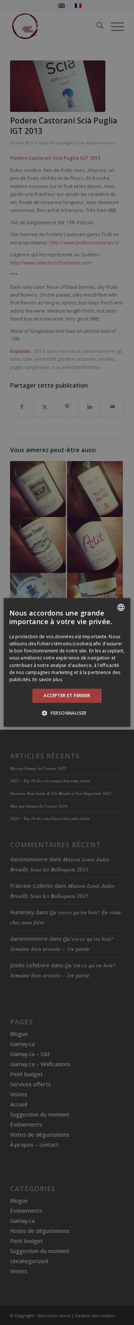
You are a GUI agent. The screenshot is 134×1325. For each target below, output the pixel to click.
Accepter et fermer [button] (67, 695)
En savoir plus (47, 679)
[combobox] (121, 607)
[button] (67, 713)
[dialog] (67, 662)
